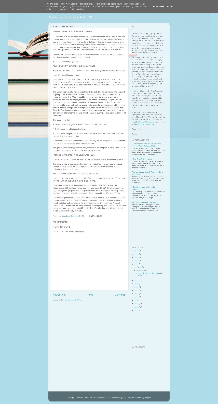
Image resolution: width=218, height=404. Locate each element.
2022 (136, 261)
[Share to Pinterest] (100, 216)
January (140, 270)
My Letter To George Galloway (144, 202)
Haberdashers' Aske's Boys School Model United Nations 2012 (147, 145)
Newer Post (59, 294)
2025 (136, 251)
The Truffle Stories (143, 124)
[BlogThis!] (93, 216)
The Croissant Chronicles (145, 122)
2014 (136, 300)
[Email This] (90, 216)
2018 (136, 287)
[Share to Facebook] (98, 216)
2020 (136, 280)
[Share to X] (95, 216)
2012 (136, 307)
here (152, 124)
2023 (136, 257)
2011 (136, 310)
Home (90, 294)
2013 (136, 304)
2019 (136, 284)
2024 (136, 254)
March (139, 267)
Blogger (148, 398)
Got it (170, 6)
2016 (136, 294)
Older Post (120, 294)
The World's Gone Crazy (143, 159)
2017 (136, 290)
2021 (136, 264)
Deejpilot (130, 398)
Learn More (158, 6)
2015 (136, 297)
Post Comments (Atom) (73, 300)
